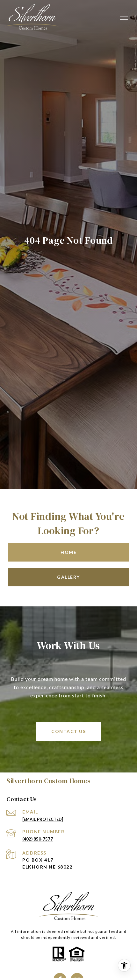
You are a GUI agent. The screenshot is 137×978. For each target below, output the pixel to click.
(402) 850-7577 (37, 839)
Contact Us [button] (68, 731)
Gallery (68, 577)
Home (68, 552)
